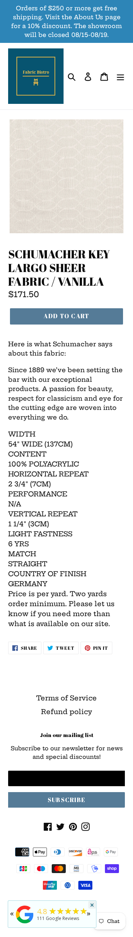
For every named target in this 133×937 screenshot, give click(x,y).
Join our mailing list (66, 734)
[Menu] (120, 76)
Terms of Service (66, 698)
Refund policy (66, 711)
